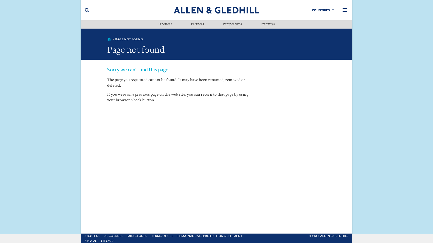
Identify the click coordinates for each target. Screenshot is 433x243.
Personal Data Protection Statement (209, 236)
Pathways (268, 24)
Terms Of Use (162, 236)
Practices (165, 24)
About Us (92, 236)
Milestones (137, 236)
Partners (197, 24)
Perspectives (232, 24)
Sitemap (108, 240)
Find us (91, 240)
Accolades (114, 236)
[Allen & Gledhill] (216, 10)
